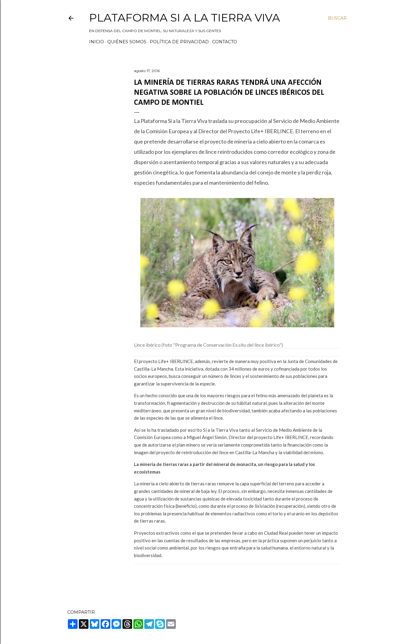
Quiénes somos (126, 42)
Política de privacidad (179, 42)
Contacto (224, 42)
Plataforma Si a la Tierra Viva (184, 17)
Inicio (96, 42)
